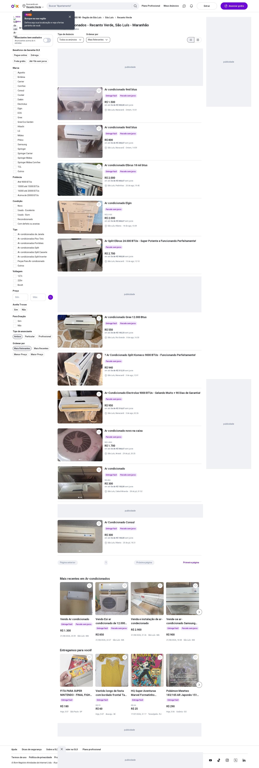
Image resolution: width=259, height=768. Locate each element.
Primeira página (191, 562)
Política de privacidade (40, 757)
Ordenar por (19, 343)
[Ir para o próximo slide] (199, 612)
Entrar (207, 6)
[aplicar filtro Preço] (50, 297)
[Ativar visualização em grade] (197, 40)
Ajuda (14, 749)
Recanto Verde (124, 17)
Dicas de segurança (32, 749)
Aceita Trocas (20, 304)
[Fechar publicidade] (62, 749)
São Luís (109, 17)
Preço (16, 291)
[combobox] (92, 6)
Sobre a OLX (52, 749)
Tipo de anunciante (22, 331)
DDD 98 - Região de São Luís (87, 17)
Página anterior (67, 562)
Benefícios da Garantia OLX (26, 50)
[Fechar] (69, 16)
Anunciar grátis (236, 6)
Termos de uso (19, 757)
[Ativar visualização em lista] (190, 40)
